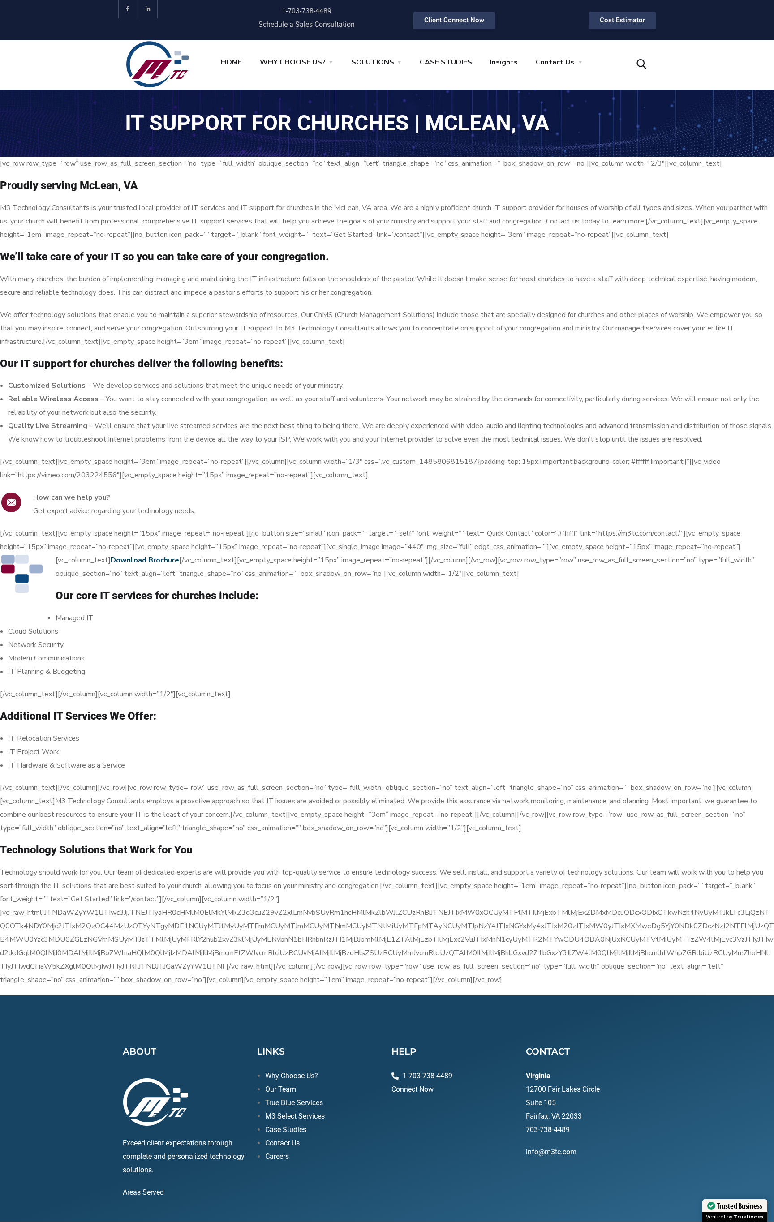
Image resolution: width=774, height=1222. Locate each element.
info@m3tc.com (551, 1152)
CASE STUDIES (446, 62)
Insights (504, 62)
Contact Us (555, 62)
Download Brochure (145, 560)
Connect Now (412, 1089)
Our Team (280, 1089)
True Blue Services (294, 1102)
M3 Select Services (295, 1116)
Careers (277, 1156)
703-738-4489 (548, 1129)
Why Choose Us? (291, 1076)
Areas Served (143, 1192)
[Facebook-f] (128, 9)
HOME (231, 62)
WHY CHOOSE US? (293, 62)
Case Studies (285, 1129)
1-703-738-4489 (306, 11)
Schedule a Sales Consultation (306, 24)
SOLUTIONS (372, 62)
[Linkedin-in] (148, 9)
